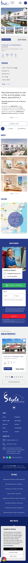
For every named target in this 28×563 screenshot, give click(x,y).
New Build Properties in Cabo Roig (14, 503)
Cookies (4, 467)
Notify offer (15, 123)
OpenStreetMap (14, 232)
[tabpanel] (14, 355)
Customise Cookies (13, 552)
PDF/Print (23, 128)
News (4, 428)
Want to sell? (6, 420)
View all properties (14, 382)
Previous (2, 17)
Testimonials (18, 428)
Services (17, 424)
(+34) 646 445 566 (17, 457)
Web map (9, 467)
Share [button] (11, 128)
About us (5, 424)
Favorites (5, 431)
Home (4, 417)
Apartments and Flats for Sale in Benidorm (14, 479)
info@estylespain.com (12, 440)
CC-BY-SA (24, 232)
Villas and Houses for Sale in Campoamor (14, 512)
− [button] (3, 207)
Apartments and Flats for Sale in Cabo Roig (14, 498)
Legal (18, 466)
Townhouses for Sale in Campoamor (14, 507)
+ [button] (3, 205)
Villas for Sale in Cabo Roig (14, 493)
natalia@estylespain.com (14, 273)
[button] (14, 193)
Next (25, 17)
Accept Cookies (13, 549)
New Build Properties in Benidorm (14, 484)
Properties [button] (17, 417)
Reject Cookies (13, 556)
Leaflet (4, 232)
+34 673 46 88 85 (12, 276)
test (14, 525)
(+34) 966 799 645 (11, 444)
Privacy (22, 466)
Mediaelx (23, 467)
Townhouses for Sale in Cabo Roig (14, 488)
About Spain (18, 420)
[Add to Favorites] (25, 10)
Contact (17, 431)
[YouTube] (14, 407)
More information (8, 545)
